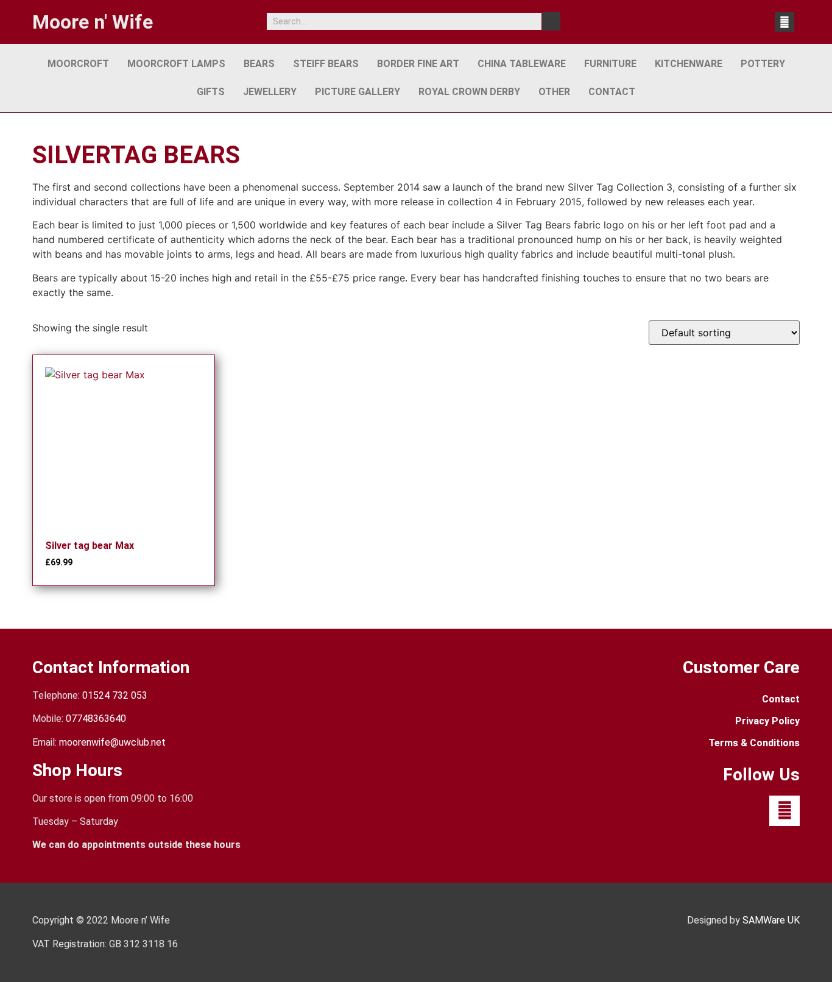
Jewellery (270, 91)
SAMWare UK (771, 920)
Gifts (211, 91)
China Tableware (522, 63)
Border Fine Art (418, 63)
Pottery (763, 63)
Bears (259, 63)
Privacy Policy (767, 721)
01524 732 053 (114, 695)
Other (554, 91)
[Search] (551, 21)
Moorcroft (78, 63)
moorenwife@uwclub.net (112, 742)
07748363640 (96, 718)
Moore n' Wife (92, 22)
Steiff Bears (326, 63)
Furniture (610, 63)
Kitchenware (688, 63)
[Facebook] (784, 22)
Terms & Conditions (754, 743)
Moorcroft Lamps (176, 63)
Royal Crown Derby (469, 91)
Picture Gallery (357, 91)
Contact (611, 91)
